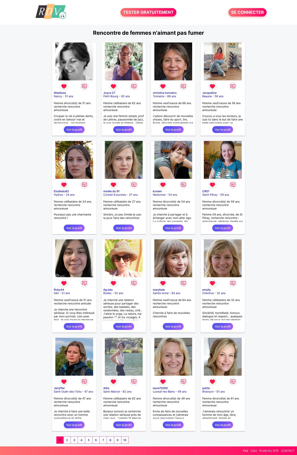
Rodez (107, 293)
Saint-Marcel (111, 391)
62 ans (125, 96)
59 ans (224, 194)
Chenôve (208, 293)
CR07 (205, 191)
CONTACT (287, 450)
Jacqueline (209, 92)
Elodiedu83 (61, 191)
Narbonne (159, 194)
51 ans (69, 96)
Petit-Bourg (110, 96)
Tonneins (158, 96)
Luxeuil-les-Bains (164, 391)
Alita (106, 388)
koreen (157, 191)
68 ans (171, 96)
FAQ (245, 450)
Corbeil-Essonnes (114, 194)
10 (124, 440)
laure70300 (160, 388)
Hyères (58, 194)
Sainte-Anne (161, 293)
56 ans (219, 96)
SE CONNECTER (247, 12)
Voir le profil (74, 129)
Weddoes (60, 92)
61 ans (221, 391)
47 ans (88, 391)
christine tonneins (165, 92)
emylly (206, 289)
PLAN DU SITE (269, 450)
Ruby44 (59, 289)
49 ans (182, 391)
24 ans (70, 194)
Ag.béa (108, 289)
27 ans (133, 194)
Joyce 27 (109, 92)
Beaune (207, 96)
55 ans (118, 293)
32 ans (221, 293)
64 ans (176, 293)
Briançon (208, 391)
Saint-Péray (209, 194)
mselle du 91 (111, 191)
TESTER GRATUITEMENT (148, 12)
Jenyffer (59, 388)
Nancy (58, 96)
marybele (159, 289)
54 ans (172, 194)
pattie (206, 388)
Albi (56, 293)
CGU (254, 450)
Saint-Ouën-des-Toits (67, 391)
